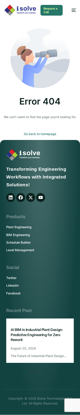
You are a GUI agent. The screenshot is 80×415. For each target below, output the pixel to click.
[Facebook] (20, 197)
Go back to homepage (40, 134)
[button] (32, 371)
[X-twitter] (30, 197)
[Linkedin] (10, 197)
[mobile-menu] (71, 10)
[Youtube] (40, 197)
